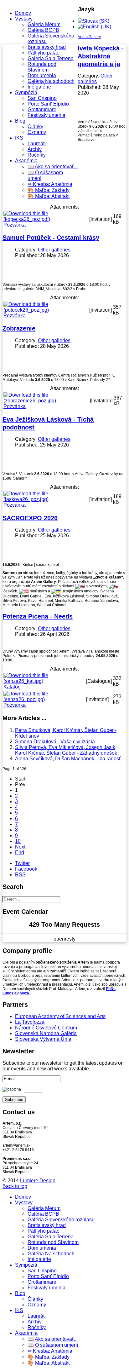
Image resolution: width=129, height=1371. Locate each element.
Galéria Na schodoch (51, 81)
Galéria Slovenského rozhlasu (61, 1219)
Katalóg (12, 686)
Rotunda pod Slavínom (42, 66)
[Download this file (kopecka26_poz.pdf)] (45, 219)
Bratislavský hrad (47, 47)
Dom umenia (42, 75)
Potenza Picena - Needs (38, 616)
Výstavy (24, 18)
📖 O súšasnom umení (53, 1345)
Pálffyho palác (43, 52)
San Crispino (42, 98)
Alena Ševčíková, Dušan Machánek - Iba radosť (68, 758)
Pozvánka (14, 225)
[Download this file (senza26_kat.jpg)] (44, 681)
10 (18, 841)
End (19, 852)
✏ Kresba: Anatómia (50, 184)
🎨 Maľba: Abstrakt (49, 196)
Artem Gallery (89, 37)
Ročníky (37, 155)
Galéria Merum (44, 24)
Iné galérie (39, 86)
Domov (23, 13)
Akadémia (26, 160)
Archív (35, 149)
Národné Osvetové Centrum (46, 1027)
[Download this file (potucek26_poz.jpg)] (45, 310)
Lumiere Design (37, 1180)
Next (20, 847)
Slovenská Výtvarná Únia (43, 1039)
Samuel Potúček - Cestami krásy (51, 237)
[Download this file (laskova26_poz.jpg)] (45, 499)
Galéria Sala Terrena (51, 58)
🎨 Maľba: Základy (49, 190)
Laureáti (37, 143)
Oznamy (37, 132)
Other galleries (95, 78)
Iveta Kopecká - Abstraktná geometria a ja (101, 56)
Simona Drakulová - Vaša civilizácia (55, 741)
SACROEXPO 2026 (30, 518)
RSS (20, 874)
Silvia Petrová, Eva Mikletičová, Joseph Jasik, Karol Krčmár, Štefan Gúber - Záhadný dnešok (66, 750)
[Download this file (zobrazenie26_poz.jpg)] (46, 400)
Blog (20, 121)
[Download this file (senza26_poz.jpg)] (44, 699)
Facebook (26, 869)
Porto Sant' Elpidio (48, 104)
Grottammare (42, 109)
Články (35, 126)
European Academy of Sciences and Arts (60, 1016)
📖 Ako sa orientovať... (53, 166)
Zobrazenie (19, 328)
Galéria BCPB (43, 30)
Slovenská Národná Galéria (46, 1033)
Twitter (22, 863)
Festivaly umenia (46, 115)
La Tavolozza (29, 1022)
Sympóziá (26, 92)
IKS (19, 138)
